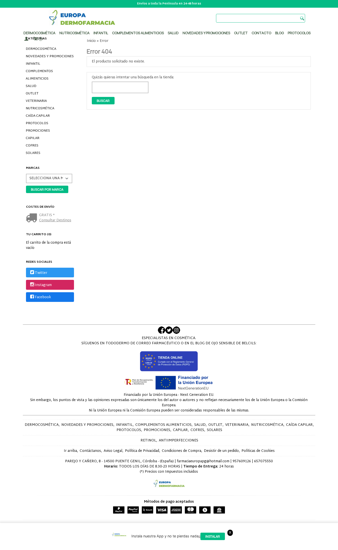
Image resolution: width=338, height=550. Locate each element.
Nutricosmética (74, 32)
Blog (279, 32)
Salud (173, 32)
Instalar (212, 536)
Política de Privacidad (142, 451)
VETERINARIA (36, 101)
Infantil (101, 32)
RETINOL (148, 440)
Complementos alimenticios (138, 32)
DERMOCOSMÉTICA (41, 49)
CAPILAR (32, 138)
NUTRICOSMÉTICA (40, 109)
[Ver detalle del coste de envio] (32, 218)
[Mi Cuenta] (26, 39)
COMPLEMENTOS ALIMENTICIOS (39, 75)
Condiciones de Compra (181, 451)
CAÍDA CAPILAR (38, 116)
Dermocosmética (39, 32)
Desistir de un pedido (221, 451)
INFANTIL (33, 64)
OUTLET (32, 94)
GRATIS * (47, 215)
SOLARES (33, 153)
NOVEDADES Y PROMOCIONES (50, 56)
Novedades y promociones (206, 32)
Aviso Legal (113, 451)
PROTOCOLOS (299, 32)
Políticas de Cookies (258, 451)
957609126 (242, 461)
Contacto (261, 32)
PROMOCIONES (38, 131)
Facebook (43, 297)
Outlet (241, 32)
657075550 (263, 461)
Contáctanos (90, 451)
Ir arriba (70, 451)
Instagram (43, 285)
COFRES (32, 146)
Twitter (41, 273)
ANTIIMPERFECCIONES (178, 440)
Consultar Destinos (55, 220)
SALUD (31, 86)
